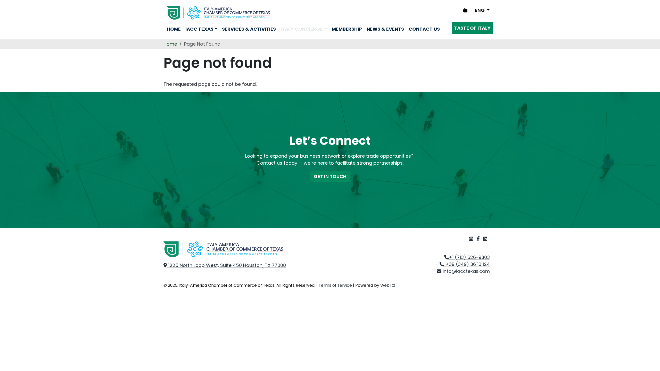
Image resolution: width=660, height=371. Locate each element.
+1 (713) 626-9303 (469, 257)
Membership (347, 29)
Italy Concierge (302, 29)
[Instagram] (471, 238)
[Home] (218, 13)
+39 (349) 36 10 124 (467, 264)
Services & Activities (249, 29)
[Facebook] (479, 238)
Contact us (424, 29)
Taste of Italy (472, 28)
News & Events (385, 29)
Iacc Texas (199, 29)
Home (174, 29)
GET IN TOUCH (330, 176)
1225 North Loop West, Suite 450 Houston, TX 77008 (226, 265)
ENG (480, 10)
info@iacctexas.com (465, 271)
